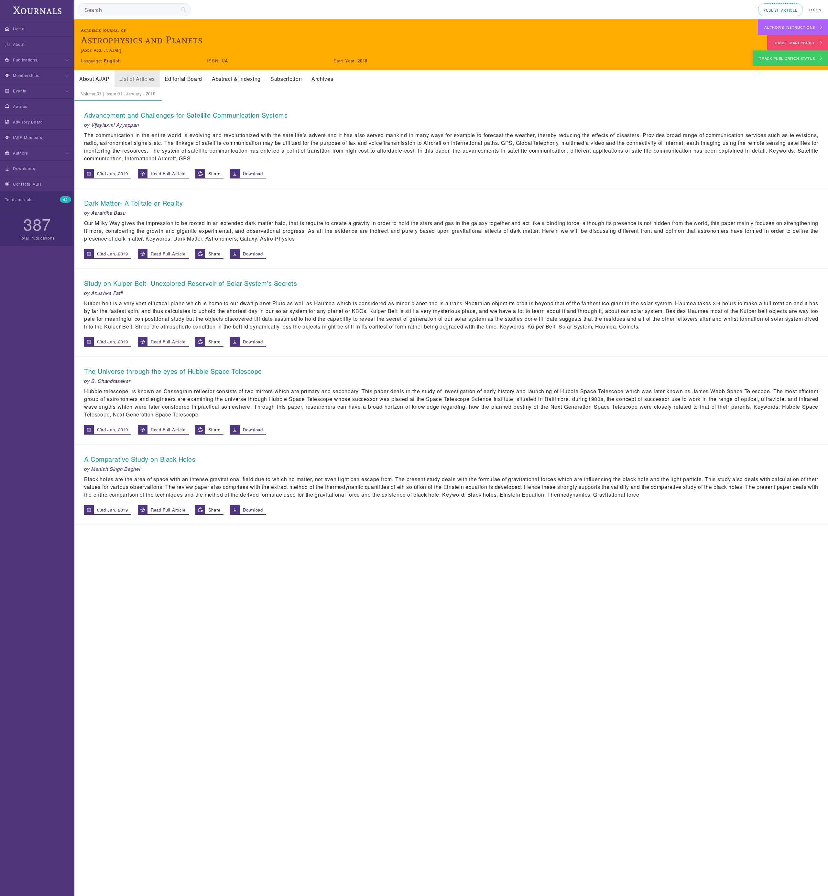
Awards (20, 106)
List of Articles (137, 78)
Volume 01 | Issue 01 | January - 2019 (118, 94)
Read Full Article (168, 173)
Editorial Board (183, 78)
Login (815, 9)
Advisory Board (28, 121)
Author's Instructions (789, 27)
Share (214, 173)
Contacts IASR (27, 184)
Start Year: (345, 61)
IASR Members (27, 137)
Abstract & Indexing (236, 78)
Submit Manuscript (794, 42)
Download (253, 173)
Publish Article (780, 10)
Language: (92, 61)
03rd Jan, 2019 (112, 173)
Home (19, 28)
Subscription (286, 78)
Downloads (24, 168)
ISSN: (214, 61)
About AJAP (94, 78)
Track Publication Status (787, 58)
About (19, 44)
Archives (322, 78)
